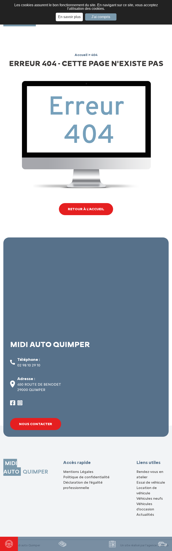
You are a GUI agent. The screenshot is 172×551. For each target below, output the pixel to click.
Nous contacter (35, 424)
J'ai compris (100, 17)
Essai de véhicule (150, 482)
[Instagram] (20, 404)
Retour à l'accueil (86, 209)
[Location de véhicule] (162, 544)
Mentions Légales (78, 472)
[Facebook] (12, 404)
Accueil (81, 55)
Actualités (145, 514)
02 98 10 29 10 (28, 365)
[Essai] (9, 544)
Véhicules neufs (149, 498)
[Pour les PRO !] (62, 544)
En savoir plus (69, 17)
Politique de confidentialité (86, 477)
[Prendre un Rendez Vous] (112, 544)
